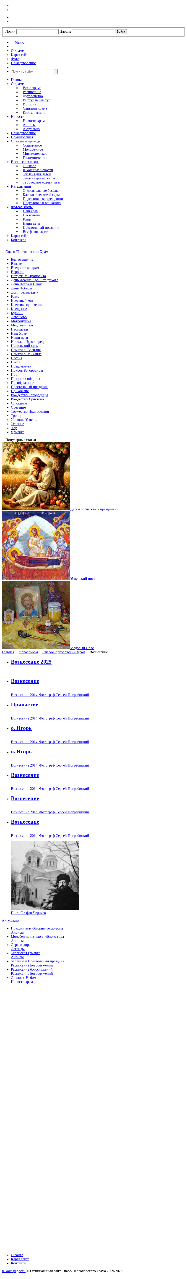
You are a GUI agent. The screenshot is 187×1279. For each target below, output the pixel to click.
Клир (27, 219)
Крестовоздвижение (26, 305)
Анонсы (29, 125)
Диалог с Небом (23, 978)
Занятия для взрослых (40, 178)
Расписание (32, 92)
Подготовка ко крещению (43, 199)
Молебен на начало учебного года (37, 936)
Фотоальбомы (22, 207)
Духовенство (33, 96)
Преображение (22, 383)
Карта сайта (20, 236)
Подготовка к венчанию (42, 203)
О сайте (17, 1255)
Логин (10, 31)
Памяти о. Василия (26, 350)
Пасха (15, 362)
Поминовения (22, 137)
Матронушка (21, 321)
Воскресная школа (25, 162)
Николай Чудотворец (27, 342)
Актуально (31, 129)
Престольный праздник (41, 227)
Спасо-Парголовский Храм (26, 252)
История (29, 104)
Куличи (17, 313)
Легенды (18, 949)
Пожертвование (23, 133)
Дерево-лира (21, 945)
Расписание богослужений (32, 969)
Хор (14, 428)
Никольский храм (25, 346)
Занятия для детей (37, 174)
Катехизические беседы (41, 195)
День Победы (21, 288)
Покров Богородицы (27, 370)
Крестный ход (22, 300)
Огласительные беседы (41, 190)
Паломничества (35, 158)
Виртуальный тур (36, 100)
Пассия (16, 358)
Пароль (65, 31)
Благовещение (22, 259)
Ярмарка (17, 432)
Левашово (19, 317)
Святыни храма (35, 108)
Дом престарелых (24, 292)
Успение (17, 424)
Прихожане (20, 391)
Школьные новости (38, 170)
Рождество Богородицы (29, 395)
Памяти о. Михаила (26, 354)
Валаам (16, 263)
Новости (17, 116)
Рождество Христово (27, 399)
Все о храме (32, 88)
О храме (17, 84)
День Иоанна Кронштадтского (34, 280)
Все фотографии (35, 232)
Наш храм (30, 211)
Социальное (32, 145)
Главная (17, 79)
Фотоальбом (28, 652)
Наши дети (31, 223)
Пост (15, 374)
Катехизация (21, 186)
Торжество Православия (30, 411)
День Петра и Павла (26, 284)
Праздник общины (25, 379)
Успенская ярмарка (25, 953)
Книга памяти (34, 112)
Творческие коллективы (41, 182)
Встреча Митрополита (28, 276)
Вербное (17, 272)
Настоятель (31, 215)
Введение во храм (25, 268)
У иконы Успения (24, 420)
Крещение (19, 309)
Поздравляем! (21, 366)
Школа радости (14, 1271)
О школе (29, 166)
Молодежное (33, 149)
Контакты (18, 240)
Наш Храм (19, 333)
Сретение (18, 407)
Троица (16, 416)
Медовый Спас (22, 325)
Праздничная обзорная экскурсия (37, 928)
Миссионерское (35, 153)
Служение (19, 403)
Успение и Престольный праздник (38, 961)
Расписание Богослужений (32, 965)
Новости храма (34, 121)
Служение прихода (26, 141)
